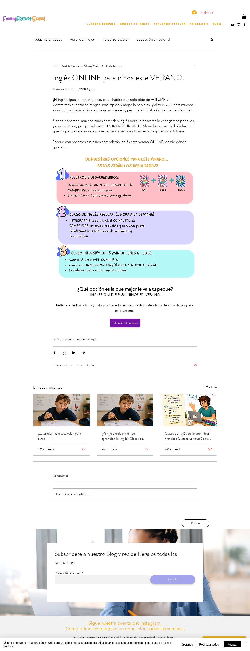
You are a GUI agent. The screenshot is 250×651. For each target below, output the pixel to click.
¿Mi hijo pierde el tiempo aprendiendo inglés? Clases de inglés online (122, 436)
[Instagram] (239, 25)
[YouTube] (233, 25)
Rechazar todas (209, 644)
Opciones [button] (187, 644)
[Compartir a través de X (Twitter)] (64, 353)
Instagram (151, 623)
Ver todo (211, 387)
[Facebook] (244, 25)
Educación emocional (153, 39)
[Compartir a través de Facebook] (54, 353)
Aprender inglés (82, 39)
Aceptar (232, 644)
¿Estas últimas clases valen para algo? (59, 436)
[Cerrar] (245, 644)
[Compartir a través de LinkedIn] (74, 353)
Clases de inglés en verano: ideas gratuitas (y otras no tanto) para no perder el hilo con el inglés (187, 436)
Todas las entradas (47, 39)
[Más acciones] (195, 66)
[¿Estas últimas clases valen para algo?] (61, 410)
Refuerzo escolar (116, 39)
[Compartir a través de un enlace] (83, 353)
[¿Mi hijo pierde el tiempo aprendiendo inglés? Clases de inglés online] (125, 410)
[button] (244, 16)
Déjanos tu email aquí (68, 572)
